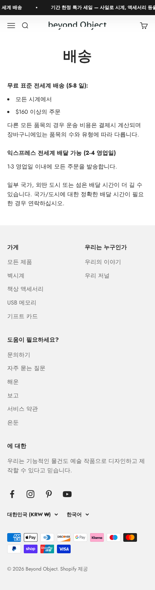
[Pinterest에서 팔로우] (49, 494)
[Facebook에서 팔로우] (12, 494)
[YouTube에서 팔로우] (67, 494)
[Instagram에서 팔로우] (30, 494)
